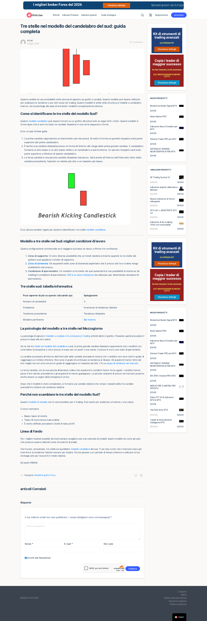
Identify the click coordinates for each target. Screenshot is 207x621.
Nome (29, 543)
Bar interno (90, 319)
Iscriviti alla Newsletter (39, 558)
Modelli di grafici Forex (45, 475)
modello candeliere (38, 121)
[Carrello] (150, 15)
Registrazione (161, 15)
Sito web (108, 543)
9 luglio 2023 (33, 44)
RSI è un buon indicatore (80, 274)
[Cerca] (142, 15)
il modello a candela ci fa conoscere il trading (67, 336)
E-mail (68, 543)
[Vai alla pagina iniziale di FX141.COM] (34, 15)
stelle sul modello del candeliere (50, 346)
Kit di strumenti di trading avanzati (167, 35)
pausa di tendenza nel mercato (122, 363)
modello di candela (37, 402)
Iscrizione (179, 15)
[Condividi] (141, 475)
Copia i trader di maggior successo (167, 62)
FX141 (30, 41)
